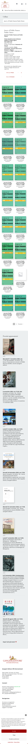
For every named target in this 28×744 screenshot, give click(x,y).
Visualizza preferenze (14, 739)
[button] (26, 715)
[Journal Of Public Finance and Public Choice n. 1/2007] (7, 198)
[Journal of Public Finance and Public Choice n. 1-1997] (7, 251)
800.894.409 (17, 686)
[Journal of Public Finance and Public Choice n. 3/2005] (20, 146)
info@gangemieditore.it (15, 692)
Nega (14, 735)
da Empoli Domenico (8, 108)
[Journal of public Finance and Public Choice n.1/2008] (20, 198)
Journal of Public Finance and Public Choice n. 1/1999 (7, 105)
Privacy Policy (17, 742)
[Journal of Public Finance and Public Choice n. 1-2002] (20, 120)
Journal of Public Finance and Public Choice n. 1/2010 (20, 236)
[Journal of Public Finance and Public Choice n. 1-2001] (7, 120)
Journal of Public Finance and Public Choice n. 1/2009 (7, 236)
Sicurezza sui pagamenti (8, 702)
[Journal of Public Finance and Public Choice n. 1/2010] (20, 224)
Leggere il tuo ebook (7, 707)
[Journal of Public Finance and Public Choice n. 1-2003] (7, 146)
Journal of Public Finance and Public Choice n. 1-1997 (7, 262)
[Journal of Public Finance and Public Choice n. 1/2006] (20, 172)
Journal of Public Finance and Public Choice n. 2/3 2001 (7, 314)
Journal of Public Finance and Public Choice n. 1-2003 (7, 157)
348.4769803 (10, 689)
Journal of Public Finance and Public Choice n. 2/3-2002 (20, 314)
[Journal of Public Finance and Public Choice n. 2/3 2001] (7, 303)
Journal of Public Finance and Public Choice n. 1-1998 (20, 262)
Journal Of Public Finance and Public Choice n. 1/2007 (7, 209)
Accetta (14, 731)
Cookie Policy (10, 742)
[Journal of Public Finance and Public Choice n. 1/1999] (7, 94)
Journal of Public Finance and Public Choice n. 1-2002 (20, 131)
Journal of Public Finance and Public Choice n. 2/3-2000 (20, 283)
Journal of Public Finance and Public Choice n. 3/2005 (20, 157)
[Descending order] (21, 72)
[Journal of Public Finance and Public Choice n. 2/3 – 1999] (7, 277)
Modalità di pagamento (8, 703)
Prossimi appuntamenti (10, 336)
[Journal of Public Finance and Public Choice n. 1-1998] (20, 251)
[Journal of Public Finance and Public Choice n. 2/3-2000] (20, 274)
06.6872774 (11, 688)
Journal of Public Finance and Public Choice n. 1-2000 (20, 105)
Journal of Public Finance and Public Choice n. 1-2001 (7, 131)
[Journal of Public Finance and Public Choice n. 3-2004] (7, 172)
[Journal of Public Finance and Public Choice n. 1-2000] (20, 94)
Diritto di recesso (6, 704)
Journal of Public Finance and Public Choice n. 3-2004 (7, 183)
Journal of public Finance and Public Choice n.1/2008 (20, 209)
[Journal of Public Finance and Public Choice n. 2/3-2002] (20, 303)
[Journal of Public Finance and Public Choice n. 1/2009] (7, 224)
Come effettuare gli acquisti (9, 706)
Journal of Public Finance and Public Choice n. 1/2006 (20, 183)
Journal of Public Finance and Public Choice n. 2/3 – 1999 (7, 288)
